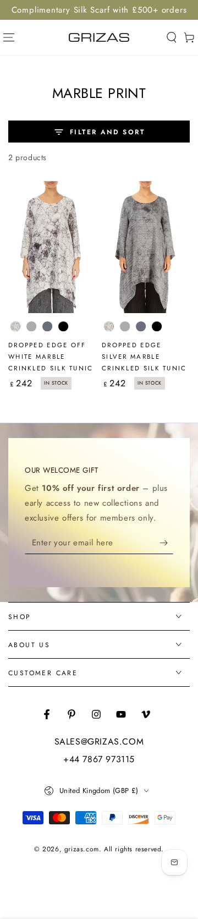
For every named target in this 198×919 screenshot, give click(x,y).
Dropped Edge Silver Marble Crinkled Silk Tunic (144, 357)
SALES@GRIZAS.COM (99, 742)
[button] (171, 37)
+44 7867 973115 (99, 759)
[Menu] (9, 37)
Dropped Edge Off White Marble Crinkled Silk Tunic (51, 357)
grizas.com (81, 849)
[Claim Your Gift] (166, 543)
